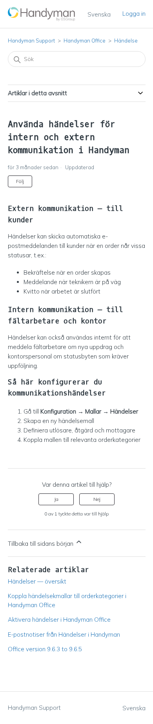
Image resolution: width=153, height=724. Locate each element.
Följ (20, 181)
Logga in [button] (134, 13)
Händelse (126, 40)
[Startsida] (42, 14)
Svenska (99, 14)
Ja (56, 499)
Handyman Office (85, 40)
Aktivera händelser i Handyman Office (59, 619)
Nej (96, 499)
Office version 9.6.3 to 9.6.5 (45, 649)
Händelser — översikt (37, 581)
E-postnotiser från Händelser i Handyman (64, 634)
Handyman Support (31, 40)
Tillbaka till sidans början (41, 543)
